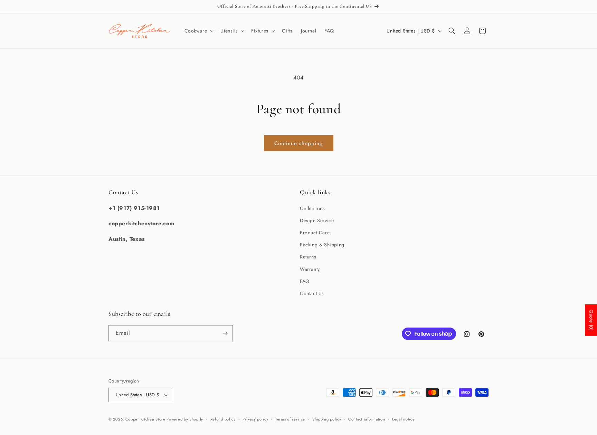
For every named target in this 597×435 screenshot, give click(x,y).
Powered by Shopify (185, 419)
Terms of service (290, 419)
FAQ (305, 281)
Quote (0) (591, 320)
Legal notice (403, 419)
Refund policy (223, 419)
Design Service (317, 220)
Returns (308, 256)
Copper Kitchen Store (146, 419)
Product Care (315, 232)
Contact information (366, 419)
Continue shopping (298, 143)
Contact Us (312, 293)
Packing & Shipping (322, 244)
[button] (198, 30)
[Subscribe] (225, 333)
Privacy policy (255, 419)
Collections (312, 208)
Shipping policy (326, 419)
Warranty (310, 269)
